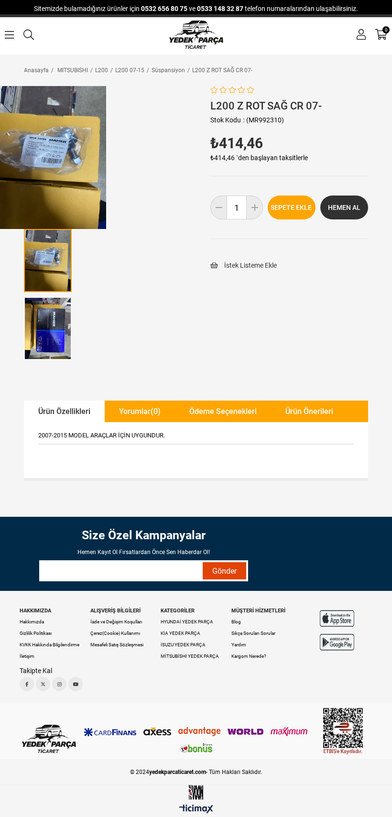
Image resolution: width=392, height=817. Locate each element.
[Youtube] (75, 684)
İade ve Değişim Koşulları (116, 621)
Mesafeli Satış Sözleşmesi (116, 644)
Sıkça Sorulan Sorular (253, 633)
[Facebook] (27, 684)
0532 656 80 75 (164, 8)
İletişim (27, 656)
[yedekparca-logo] (49, 739)
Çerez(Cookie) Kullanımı (115, 633)
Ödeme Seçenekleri (223, 411)
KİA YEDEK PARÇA (180, 633)
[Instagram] (59, 684)
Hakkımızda (32, 621)
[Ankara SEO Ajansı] (196, 792)
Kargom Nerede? (248, 656)
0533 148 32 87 (220, 8)
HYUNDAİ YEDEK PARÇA (187, 621)
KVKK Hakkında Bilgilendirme (49, 644)
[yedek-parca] (196, 34)
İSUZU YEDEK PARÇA (183, 644)
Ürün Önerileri (309, 411)
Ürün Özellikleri (64, 411)
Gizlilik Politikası (36, 633)
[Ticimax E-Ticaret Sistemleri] (196, 810)
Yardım (238, 644)
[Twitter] (43, 684)
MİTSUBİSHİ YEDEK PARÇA (190, 656)
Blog (236, 621)
